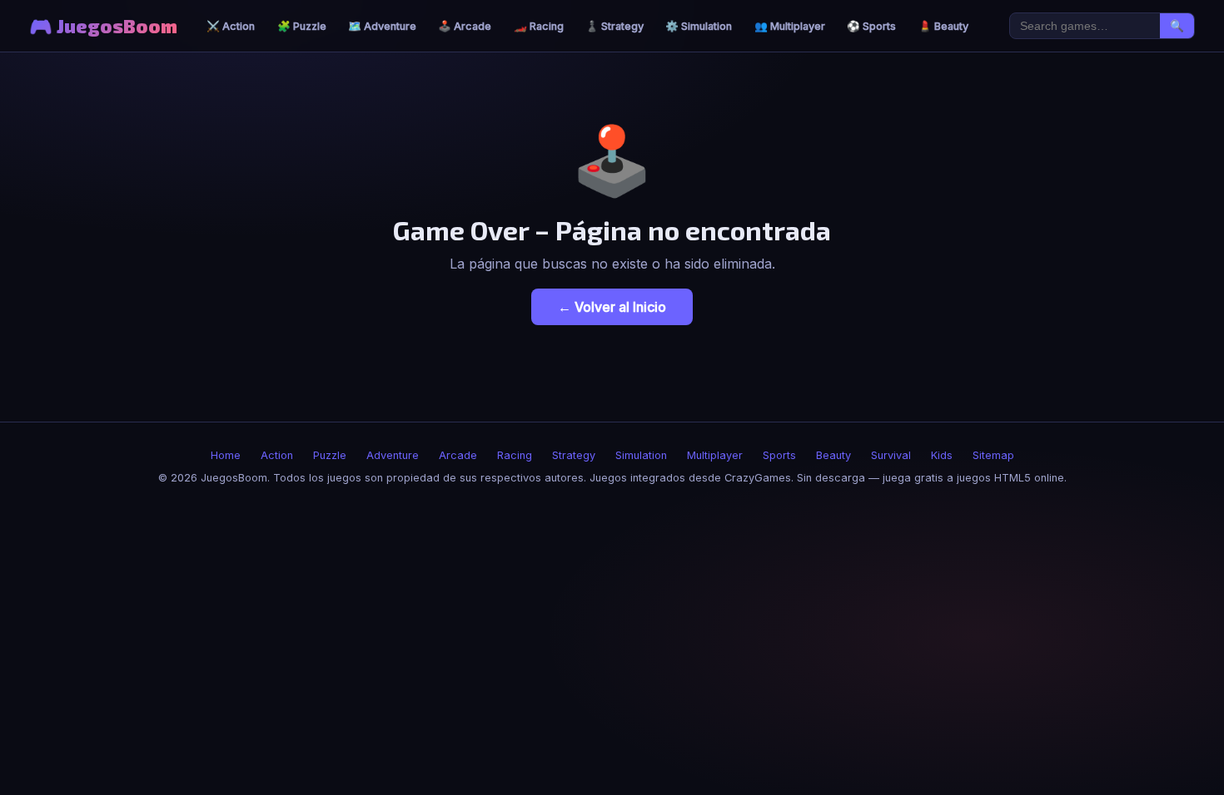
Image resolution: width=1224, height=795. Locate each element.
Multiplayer (715, 455)
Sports (779, 455)
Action (277, 455)
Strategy (573, 455)
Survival (891, 455)
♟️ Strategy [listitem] (614, 26)
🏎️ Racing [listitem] (539, 26)
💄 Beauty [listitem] (943, 26)
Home (226, 455)
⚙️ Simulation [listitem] (698, 26)
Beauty (833, 455)
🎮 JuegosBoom (103, 26)
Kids (942, 455)
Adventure (392, 455)
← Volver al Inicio (612, 307)
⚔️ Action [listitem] (230, 26)
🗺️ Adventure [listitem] (382, 26)
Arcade (458, 455)
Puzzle (329, 455)
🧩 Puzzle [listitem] (301, 26)
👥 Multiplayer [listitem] (789, 26)
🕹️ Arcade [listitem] (464, 26)
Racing (514, 455)
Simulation (641, 455)
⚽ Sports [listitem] (871, 26)
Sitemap (993, 455)
